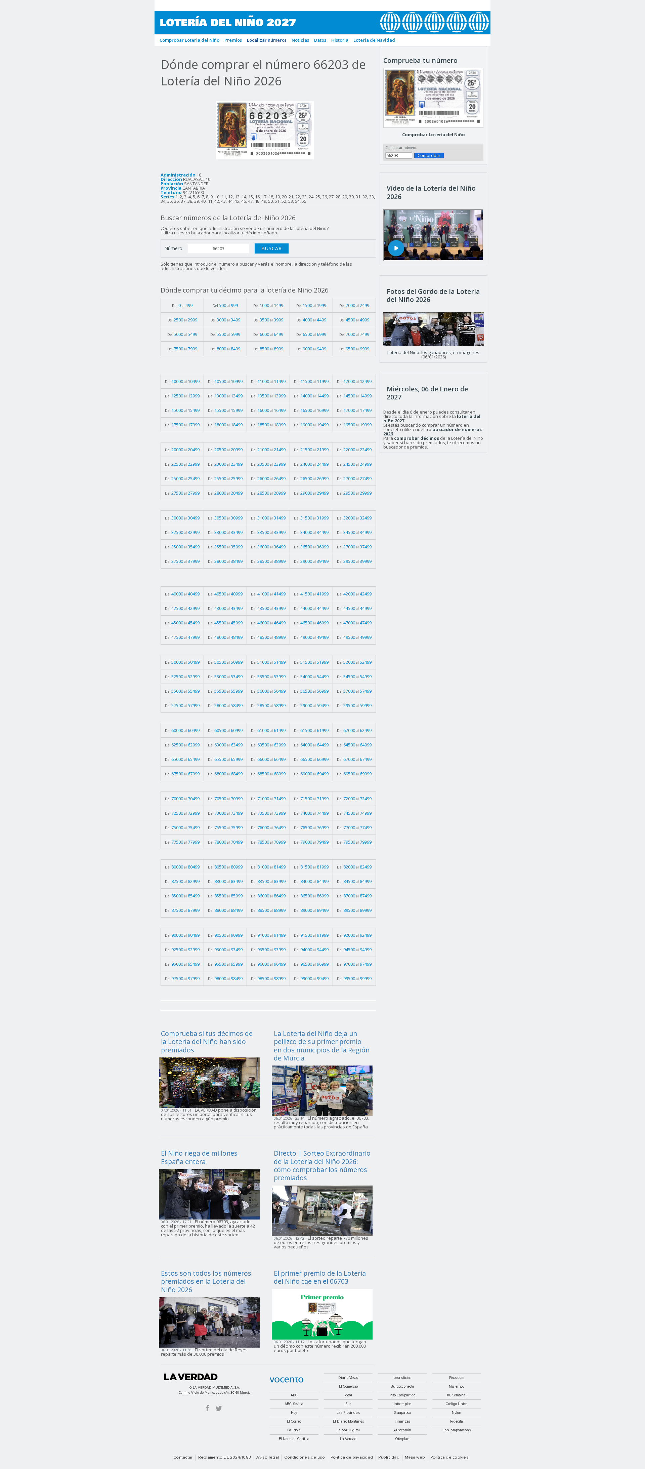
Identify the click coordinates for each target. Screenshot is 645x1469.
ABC (294, 1395)
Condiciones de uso (304, 1458)
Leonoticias (402, 1378)
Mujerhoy (456, 1386)
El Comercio (348, 1386)
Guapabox (402, 1413)
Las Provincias (348, 1413)
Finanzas (402, 1421)
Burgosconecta (402, 1386)
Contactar (182, 1458)
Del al (182, 305)
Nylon (457, 1413)
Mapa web (415, 1458)
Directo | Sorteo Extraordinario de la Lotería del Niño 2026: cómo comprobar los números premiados (322, 1165)
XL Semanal (457, 1395)
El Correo (294, 1421)
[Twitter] (219, 1408)
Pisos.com (456, 1378)
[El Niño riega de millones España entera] (211, 1194)
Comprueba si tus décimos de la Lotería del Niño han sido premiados (207, 1041)
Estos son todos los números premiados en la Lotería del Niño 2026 (206, 1281)
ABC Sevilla (294, 1404)
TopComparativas (457, 1430)
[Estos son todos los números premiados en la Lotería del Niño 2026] (211, 1322)
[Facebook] (207, 1408)
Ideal (348, 1395)
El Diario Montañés (348, 1421)
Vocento (286, 1380)
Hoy (294, 1413)
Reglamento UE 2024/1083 (224, 1458)
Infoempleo (402, 1404)
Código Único (456, 1404)
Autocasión (402, 1430)
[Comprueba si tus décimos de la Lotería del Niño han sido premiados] (211, 1082)
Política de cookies (449, 1458)
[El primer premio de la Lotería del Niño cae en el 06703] (324, 1314)
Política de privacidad (352, 1458)
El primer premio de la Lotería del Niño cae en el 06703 (320, 1277)
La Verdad (191, 1377)
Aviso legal (267, 1458)
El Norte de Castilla (294, 1439)
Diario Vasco (348, 1378)
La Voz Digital (348, 1430)
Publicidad (388, 1458)
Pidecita (456, 1421)
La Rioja (294, 1430)
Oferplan (402, 1439)
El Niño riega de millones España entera (199, 1157)
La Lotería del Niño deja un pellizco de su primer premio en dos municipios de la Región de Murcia (322, 1045)
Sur (348, 1404)
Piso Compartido (403, 1395)
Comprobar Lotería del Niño (433, 134)
